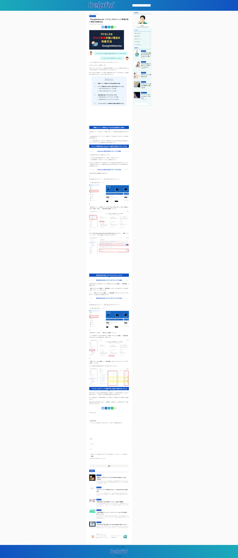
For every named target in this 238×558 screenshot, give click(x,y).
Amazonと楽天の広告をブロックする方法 (106, 90)
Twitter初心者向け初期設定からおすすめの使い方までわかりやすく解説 (146, 54)
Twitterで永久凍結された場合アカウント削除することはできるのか (146, 65)
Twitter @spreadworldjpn (143, 27)
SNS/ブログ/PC (93, 412)
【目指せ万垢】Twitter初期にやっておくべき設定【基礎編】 (110, 501)
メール (91, 444)
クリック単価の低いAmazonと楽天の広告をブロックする (110, 86)
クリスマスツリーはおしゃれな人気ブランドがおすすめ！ (146, 96)
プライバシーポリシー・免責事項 (119, 546)
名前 (91, 438)
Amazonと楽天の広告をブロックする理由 (106, 88)
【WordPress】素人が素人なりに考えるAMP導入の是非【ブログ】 (111, 524)
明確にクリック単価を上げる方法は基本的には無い (109, 83)
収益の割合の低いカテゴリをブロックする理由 (107, 97)
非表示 (111, 79)
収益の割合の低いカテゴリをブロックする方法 (108, 99)
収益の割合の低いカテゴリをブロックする (107, 95)
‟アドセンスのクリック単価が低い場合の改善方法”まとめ (110, 103)
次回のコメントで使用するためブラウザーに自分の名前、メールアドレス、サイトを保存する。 (109, 454)
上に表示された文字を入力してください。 (98, 458)
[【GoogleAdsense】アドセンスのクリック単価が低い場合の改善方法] (109, 27)
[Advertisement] (109, 116)
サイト (91, 449)
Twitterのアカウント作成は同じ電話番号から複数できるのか (146, 85)
